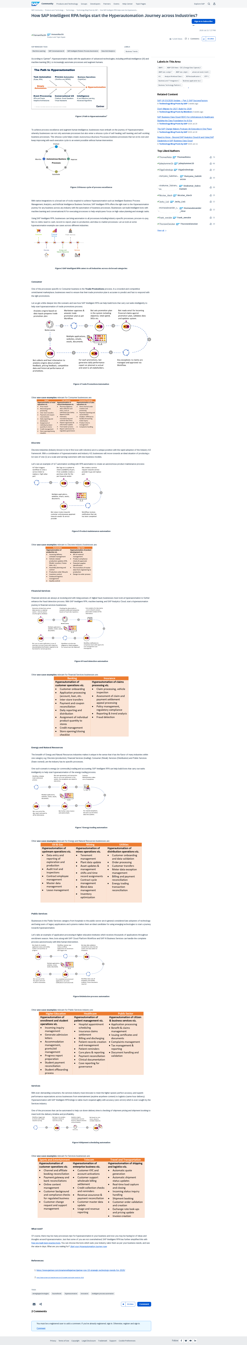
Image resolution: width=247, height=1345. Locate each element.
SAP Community (37, 10)
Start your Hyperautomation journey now (88, 1246)
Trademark (102, 1341)
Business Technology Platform (169, 85)
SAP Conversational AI (56, 51)
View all (160, 231)
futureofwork (56, 1294)
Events (116, 4)
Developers (95, 4)
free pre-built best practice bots (45, 1243)
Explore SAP (199, 4)
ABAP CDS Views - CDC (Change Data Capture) (183, 68)
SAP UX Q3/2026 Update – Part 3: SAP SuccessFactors (182, 101)
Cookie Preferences (127, 1341)
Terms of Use (63, 1341)
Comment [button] (144, 1304)
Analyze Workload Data (173, 76)
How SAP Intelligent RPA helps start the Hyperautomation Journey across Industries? (114, 15)
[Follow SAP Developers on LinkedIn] (195, 1341)
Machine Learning (39, 51)
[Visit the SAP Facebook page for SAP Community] (181, 1341)
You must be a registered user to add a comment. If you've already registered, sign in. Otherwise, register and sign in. (88, 1323)
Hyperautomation (71, 1294)
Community (47, 4)
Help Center (127, 4)
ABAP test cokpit (181, 72)
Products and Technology (67, 4)
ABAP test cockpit (164, 72)
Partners (107, 4)
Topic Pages (141, 4)
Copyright (75, 1341)
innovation (84, 1294)
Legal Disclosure (89, 1341)
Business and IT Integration (168, 81)
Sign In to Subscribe (203, 21)
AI (159, 76)
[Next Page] (188, 88)
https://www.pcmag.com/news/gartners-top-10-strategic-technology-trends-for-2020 (60, 1277)
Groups (84, 4)
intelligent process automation (103, 1294)
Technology (70, 10)
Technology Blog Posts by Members (175, 112)
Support (112, 1341)
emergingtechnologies (41, 1294)
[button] (204, 39)
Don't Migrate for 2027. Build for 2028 (174, 109)
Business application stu (191, 81)
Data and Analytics (108, 51)
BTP (206, 76)
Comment (41, 1328)
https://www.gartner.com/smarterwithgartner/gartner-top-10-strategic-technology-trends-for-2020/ (81, 1270)
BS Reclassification (193, 76)
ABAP (160, 68)
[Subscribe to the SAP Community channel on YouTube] (190, 1341)
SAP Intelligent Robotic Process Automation (82, 51)
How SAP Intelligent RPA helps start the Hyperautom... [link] (118, 10)
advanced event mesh (200, 72)
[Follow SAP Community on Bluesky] (186, 1341)
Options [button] (193, 25)
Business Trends (132, 51)
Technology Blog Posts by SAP (87, 10)
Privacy (53, 1341)
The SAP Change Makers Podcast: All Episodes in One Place (184, 129)
